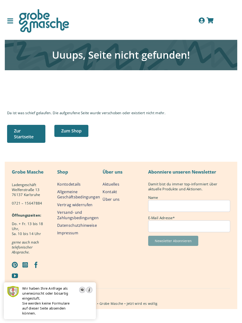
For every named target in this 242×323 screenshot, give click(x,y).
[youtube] (15, 276)
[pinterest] (15, 265)
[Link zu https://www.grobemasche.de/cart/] (210, 20)
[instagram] (25, 265)
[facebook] (36, 265)
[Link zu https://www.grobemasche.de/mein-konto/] (202, 20)
